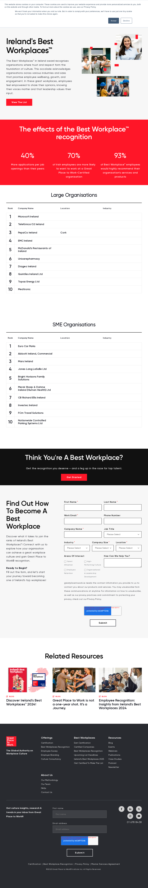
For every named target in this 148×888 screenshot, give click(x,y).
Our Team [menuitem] (45, 784)
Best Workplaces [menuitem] (84, 737)
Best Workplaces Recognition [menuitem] (55, 747)
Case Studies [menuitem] (115, 759)
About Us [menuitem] (47, 775)
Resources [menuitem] (114, 737)
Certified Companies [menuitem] (84, 747)
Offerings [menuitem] (46, 737)
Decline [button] (126, 20)
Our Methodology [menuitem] (49, 780)
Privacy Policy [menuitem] (82, 864)
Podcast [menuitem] (112, 763)
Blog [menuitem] (110, 743)
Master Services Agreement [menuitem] (105, 864)
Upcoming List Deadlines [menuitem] (86, 755)
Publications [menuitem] (114, 755)
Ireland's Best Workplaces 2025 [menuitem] (89, 759)
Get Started (74, 477)
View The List (19, 102)
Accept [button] (113, 20)
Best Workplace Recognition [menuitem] (58, 864)
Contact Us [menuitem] (46, 792)
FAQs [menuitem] (43, 788)
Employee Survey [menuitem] (49, 751)
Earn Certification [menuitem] (82, 743)
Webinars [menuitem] (112, 751)
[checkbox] (83, 569)
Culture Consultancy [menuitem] (51, 759)
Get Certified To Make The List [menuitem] (88, 763)
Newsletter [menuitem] (113, 767)
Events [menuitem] (111, 747)
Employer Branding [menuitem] (50, 755)
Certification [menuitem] (47, 743)
